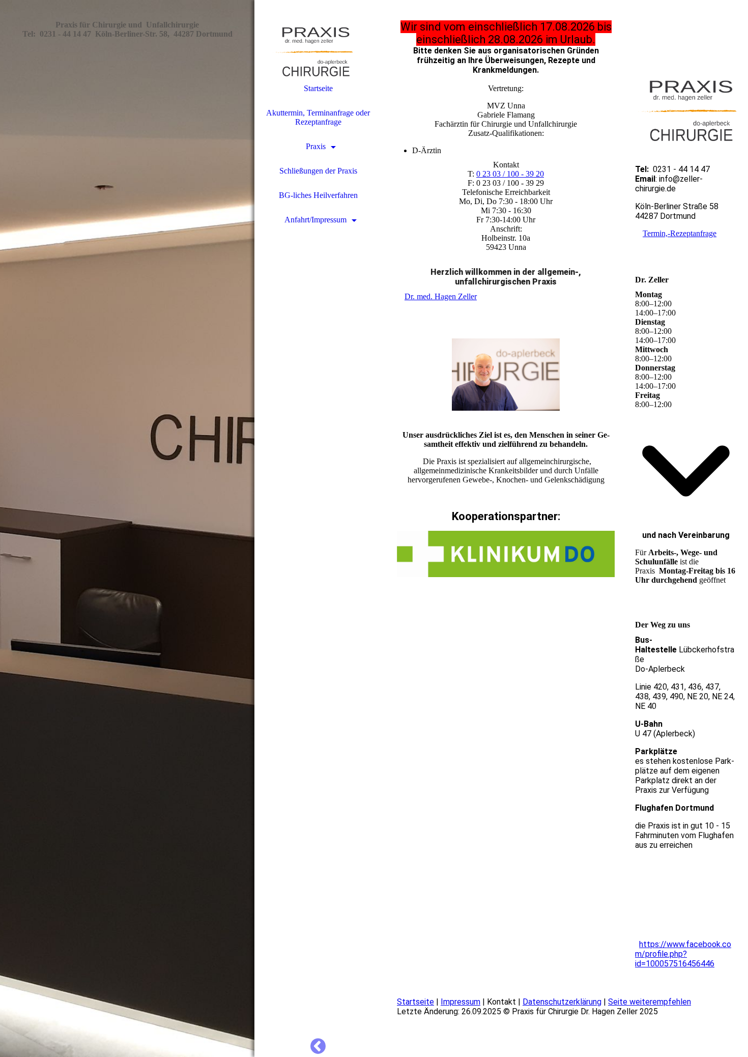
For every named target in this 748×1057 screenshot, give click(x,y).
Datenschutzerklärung (562, 1002)
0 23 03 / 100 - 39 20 (510, 173)
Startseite (318, 88)
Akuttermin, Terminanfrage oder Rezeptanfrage (318, 117)
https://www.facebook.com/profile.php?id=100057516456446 (683, 953)
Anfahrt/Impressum (315, 219)
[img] (127, 528)
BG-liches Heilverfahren (318, 195)
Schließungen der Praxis (318, 170)
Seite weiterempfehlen (649, 1002)
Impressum (460, 1002)
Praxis (316, 146)
